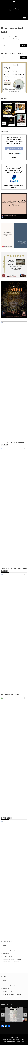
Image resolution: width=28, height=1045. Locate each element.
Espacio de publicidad (9, 951)
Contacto (5, 948)
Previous (3, 1015)
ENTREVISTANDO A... (13, 1007)
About (4, 945)
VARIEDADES (14, 1009)
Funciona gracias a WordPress (12, 1039)
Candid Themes (20, 1041)
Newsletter (6, 953)
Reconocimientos (7, 956)
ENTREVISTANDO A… (8, 1004)
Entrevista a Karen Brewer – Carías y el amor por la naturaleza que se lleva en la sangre (14, 1016)
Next (25, 1015)
